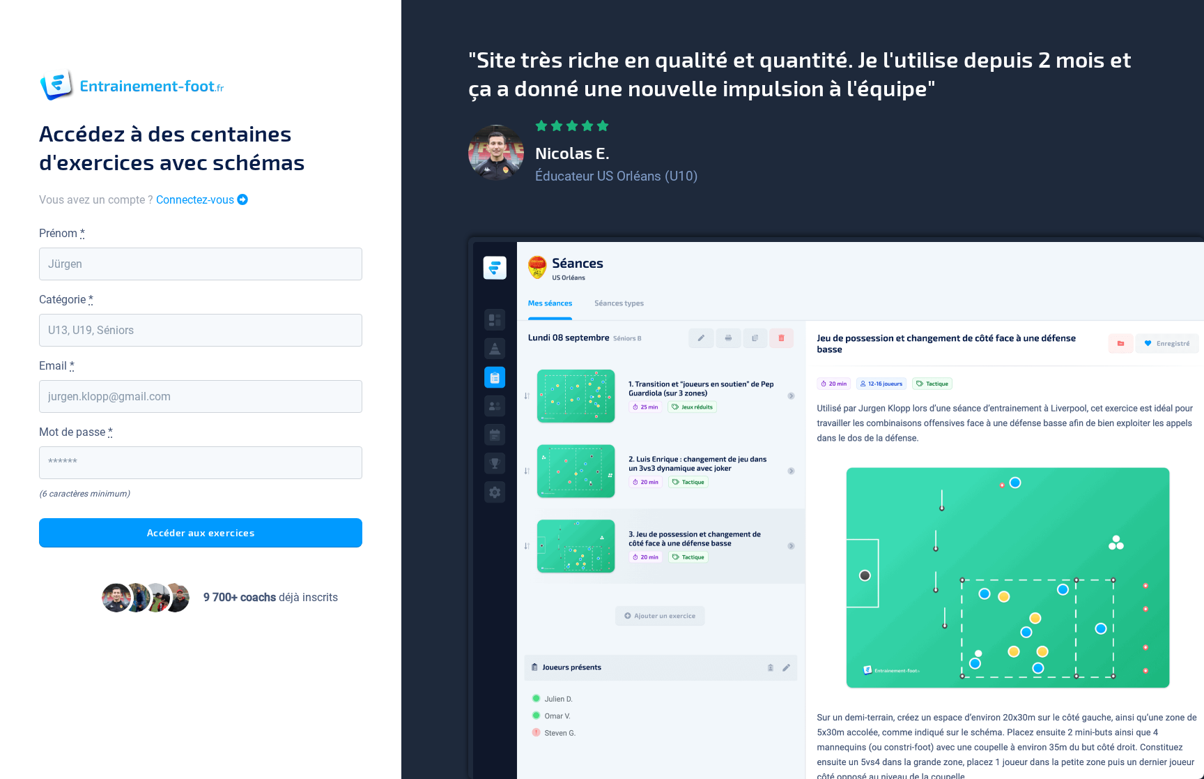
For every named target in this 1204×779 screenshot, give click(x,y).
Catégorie (66, 299)
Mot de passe (76, 432)
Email (57, 365)
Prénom (62, 233)
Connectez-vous (196, 199)
